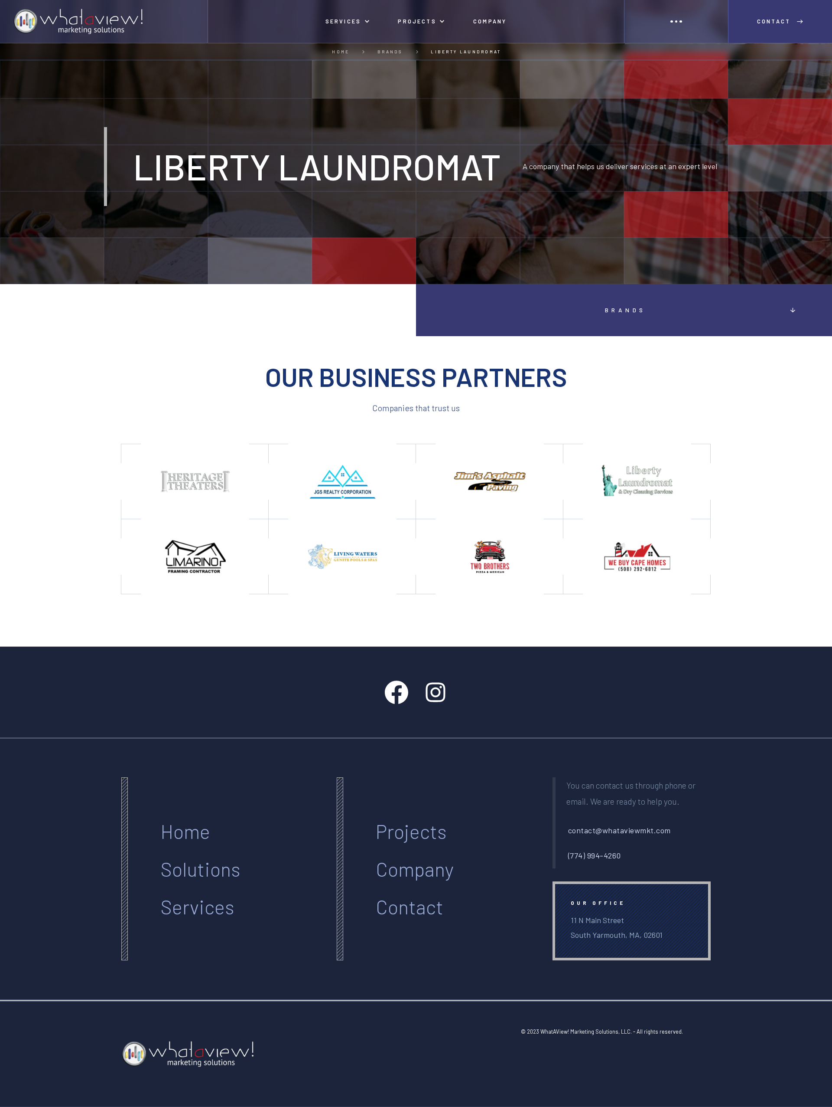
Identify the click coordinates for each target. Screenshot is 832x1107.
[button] (347, 21)
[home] (104, 21)
